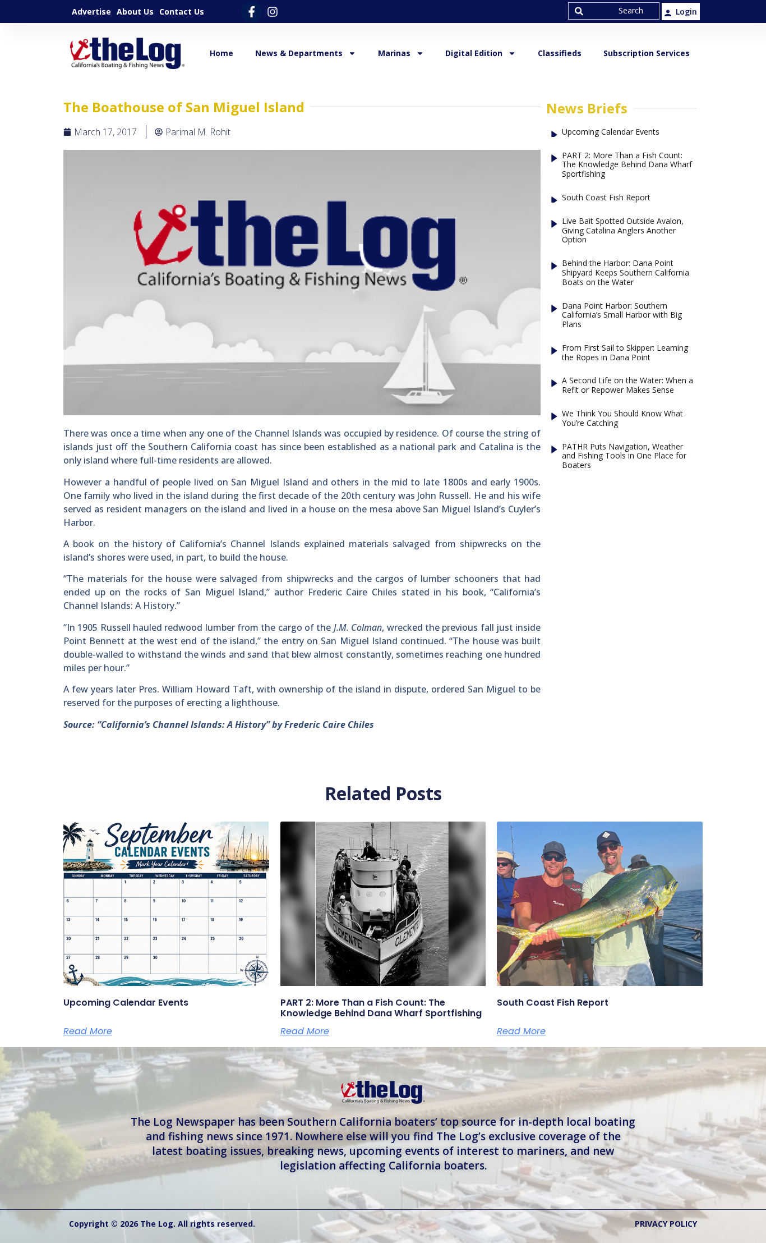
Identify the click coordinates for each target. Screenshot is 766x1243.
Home (221, 53)
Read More (87, 1031)
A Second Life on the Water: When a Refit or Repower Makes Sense (627, 385)
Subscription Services (646, 53)
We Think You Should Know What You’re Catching (622, 418)
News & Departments (299, 53)
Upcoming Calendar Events (610, 132)
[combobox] (613, 11)
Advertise (91, 11)
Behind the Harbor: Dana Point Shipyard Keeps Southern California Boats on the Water (625, 273)
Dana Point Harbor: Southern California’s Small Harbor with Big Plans (622, 315)
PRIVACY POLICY (666, 1223)
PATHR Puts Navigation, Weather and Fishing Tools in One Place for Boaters (624, 456)
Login (686, 11)
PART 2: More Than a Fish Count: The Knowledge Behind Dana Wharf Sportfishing (627, 165)
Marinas (394, 53)
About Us (135, 11)
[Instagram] (272, 11)
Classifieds (560, 53)
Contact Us (181, 11)
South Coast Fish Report (606, 198)
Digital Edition (473, 53)
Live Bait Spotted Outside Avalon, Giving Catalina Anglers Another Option (623, 231)
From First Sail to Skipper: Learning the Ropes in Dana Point (625, 353)
